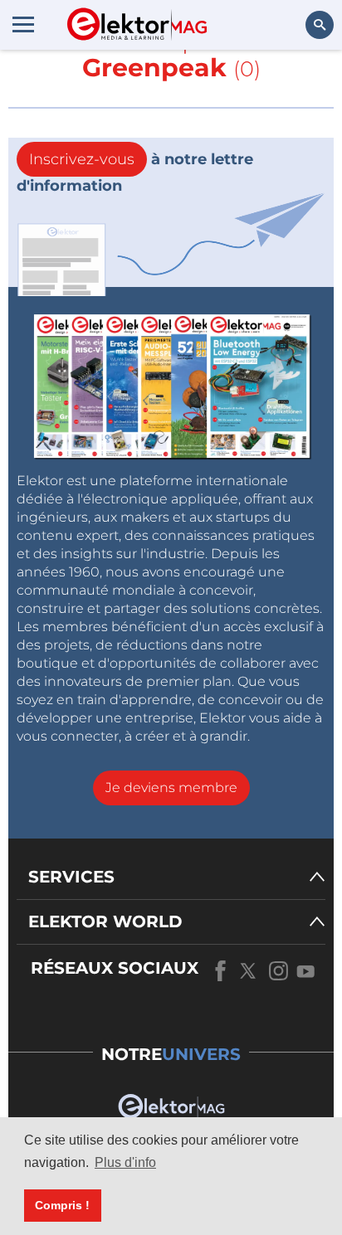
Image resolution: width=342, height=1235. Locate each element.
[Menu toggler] (23, 24)
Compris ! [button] (62, 1205)
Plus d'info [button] (125, 1162)
